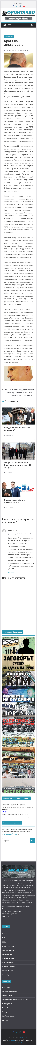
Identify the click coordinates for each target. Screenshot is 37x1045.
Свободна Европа (8, 1016)
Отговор (11, 573)
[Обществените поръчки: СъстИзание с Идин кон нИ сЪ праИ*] (18, 444)
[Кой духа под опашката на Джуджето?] (18, 409)
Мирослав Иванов (8, 966)
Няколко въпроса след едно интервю (19, 390)
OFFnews (5, 1020)
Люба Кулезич (7, 1004)
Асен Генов (6, 987)
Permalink (29, 534)
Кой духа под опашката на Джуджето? (17, 428)
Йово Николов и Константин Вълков (15, 999)
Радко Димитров (23, 50)
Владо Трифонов (8, 946)
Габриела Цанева (8, 950)
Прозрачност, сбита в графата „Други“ (14, 501)
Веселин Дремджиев (9, 991)
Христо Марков (7, 971)
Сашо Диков (6, 1012)
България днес (9, 36)
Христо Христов (7, 975)
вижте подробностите (10, 834)
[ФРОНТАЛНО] (4, 25)
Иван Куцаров (7, 954)
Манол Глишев (7, 962)
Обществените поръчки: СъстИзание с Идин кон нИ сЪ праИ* (17, 465)
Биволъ (4, 934)
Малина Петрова (8, 958)
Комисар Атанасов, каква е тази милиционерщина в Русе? (19, 394)
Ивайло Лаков (7, 995)
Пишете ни (5, 916)
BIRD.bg (4, 938)
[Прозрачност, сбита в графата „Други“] (18, 481)
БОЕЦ (4, 942)
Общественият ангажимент (11, 911)
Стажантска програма (9, 914)
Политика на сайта (8, 909)
